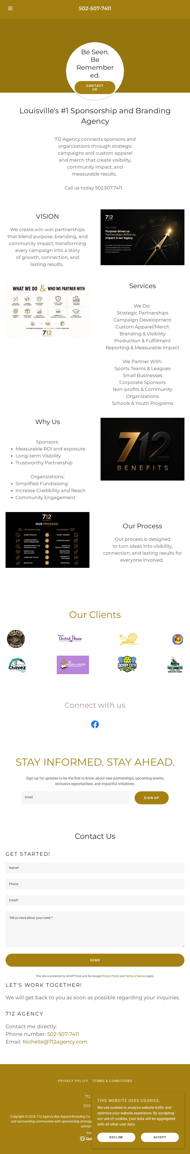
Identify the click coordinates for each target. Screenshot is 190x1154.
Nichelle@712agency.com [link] (55, 1042)
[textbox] (75, 797)
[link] (95, 725)
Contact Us (95, 87)
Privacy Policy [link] (110, 976)
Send (95, 960)
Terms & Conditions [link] (112, 1081)
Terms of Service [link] (136, 976)
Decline (116, 1137)
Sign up (151, 798)
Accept (160, 1137)
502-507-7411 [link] (95, 8)
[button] (19, 8)
